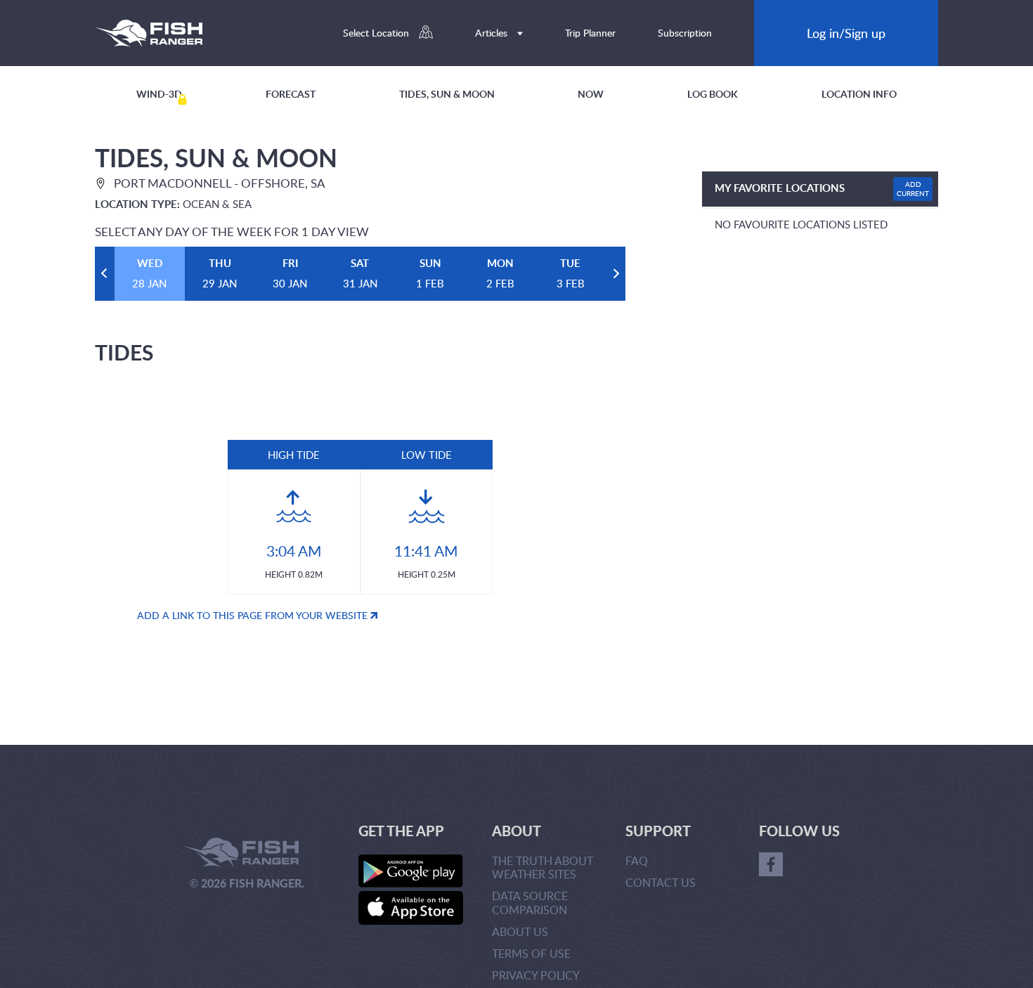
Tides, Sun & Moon (447, 93)
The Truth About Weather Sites (542, 867)
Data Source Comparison (530, 902)
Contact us (660, 882)
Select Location (377, 32)
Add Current (913, 188)
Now (591, 93)
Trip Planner (590, 32)
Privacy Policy (536, 975)
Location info (859, 93)
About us (520, 932)
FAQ (636, 861)
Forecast (291, 93)
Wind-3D (159, 93)
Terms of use (531, 953)
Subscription (685, 32)
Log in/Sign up (846, 32)
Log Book (712, 93)
